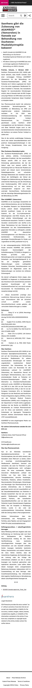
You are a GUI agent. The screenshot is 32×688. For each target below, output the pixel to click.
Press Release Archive (19, 678)
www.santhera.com (11, 417)
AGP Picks (4, 2)
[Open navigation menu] (3, 15)
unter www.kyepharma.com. (17, 523)
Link (2, 319)
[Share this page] (29, 15)
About (8, 678)
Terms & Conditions (24, 681)
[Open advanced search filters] (25, 15)
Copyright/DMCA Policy (10, 685)
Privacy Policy (24, 685)
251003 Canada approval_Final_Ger (14, 589)
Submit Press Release (9, 681)
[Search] (21, 15)
